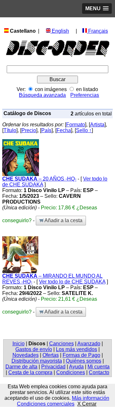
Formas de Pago (81, 355)
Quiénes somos (83, 361)
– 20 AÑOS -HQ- (39, 178)
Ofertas (50, 355)
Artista (97, 124)
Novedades (25, 355)
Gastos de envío (33, 349)
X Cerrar (86, 404)
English (59, 31)
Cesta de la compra (30, 372)
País (46, 130)
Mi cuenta (99, 366)
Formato (75, 124)
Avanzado (88, 343)
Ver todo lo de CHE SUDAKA (72, 281)
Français (97, 31)
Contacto (99, 372)
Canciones (61, 343)
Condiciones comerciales (45, 404)
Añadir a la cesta (62, 220)
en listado (87, 89)
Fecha (64, 130)
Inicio (18, 343)
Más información (90, 398)
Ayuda (76, 366)
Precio (28, 130)
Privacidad (53, 366)
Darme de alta (21, 366)
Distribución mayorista (37, 361)
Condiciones (70, 372)
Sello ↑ (84, 130)
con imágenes (51, 89)
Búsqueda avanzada (42, 95)
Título (10, 130)
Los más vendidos (76, 349)
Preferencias (84, 95)
